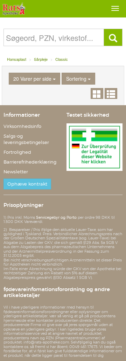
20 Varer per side (33, 78)
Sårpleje (41, 59)
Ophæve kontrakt (27, 184)
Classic (61, 59)
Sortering (77, 78)
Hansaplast (16, 59)
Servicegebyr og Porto (56, 217)
